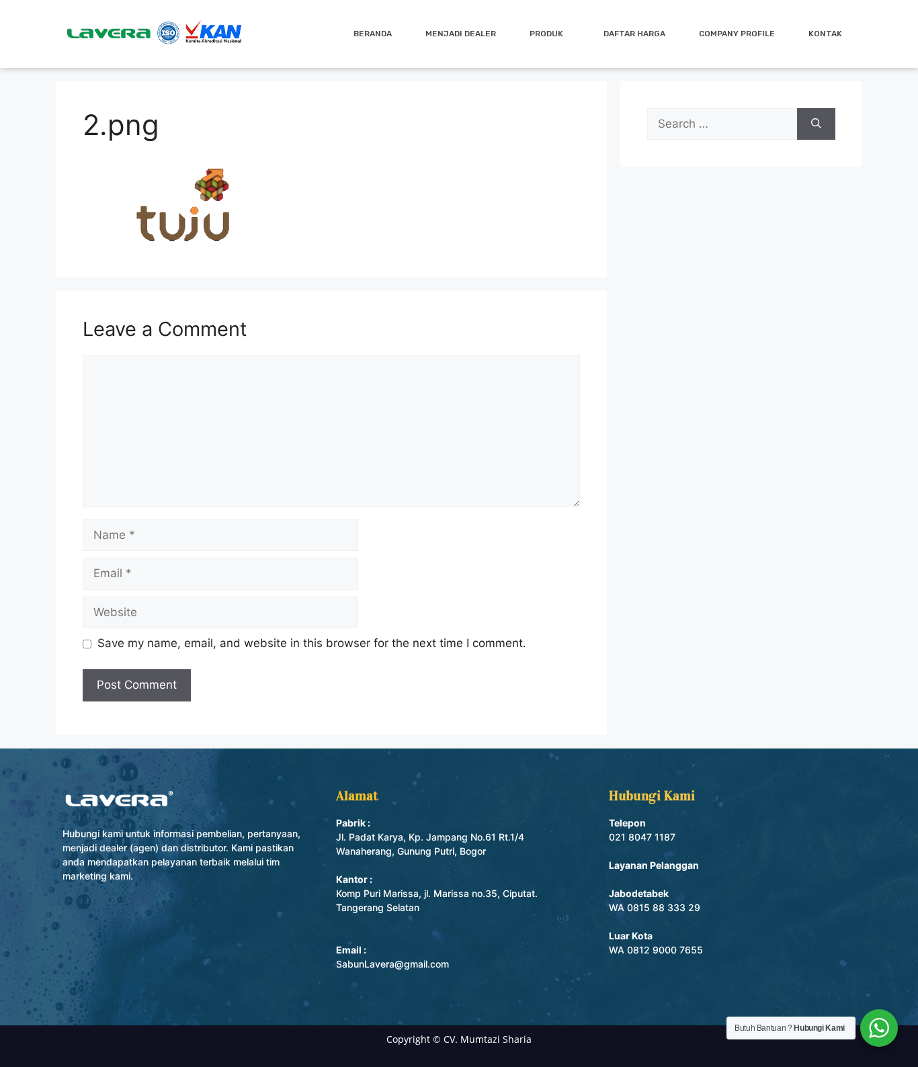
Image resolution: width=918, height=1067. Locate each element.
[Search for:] (722, 124)
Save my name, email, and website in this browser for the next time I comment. (311, 643)
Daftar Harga (634, 33)
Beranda (372, 33)
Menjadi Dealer (460, 33)
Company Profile (737, 33)
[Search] (816, 124)
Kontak (825, 33)
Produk (546, 33)
